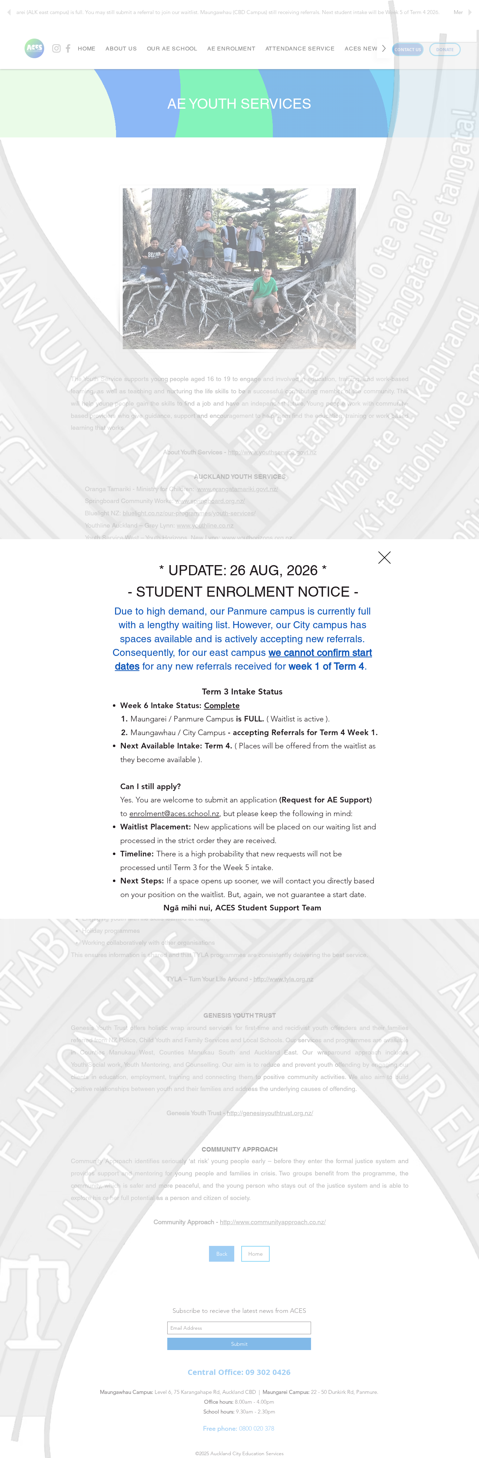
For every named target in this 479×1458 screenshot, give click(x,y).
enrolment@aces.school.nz (174, 813)
